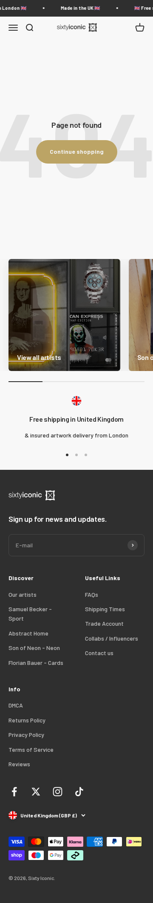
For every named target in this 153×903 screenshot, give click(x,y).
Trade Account (104, 623)
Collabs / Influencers (111, 638)
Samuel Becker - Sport (30, 613)
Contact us (99, 652)
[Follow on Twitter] (36, 791)
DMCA (15, 705)
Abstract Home (28, 633)
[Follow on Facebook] (14, 791)
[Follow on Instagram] (57, 791)
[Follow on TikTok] (79, 791)
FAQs (91, 594)
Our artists (22, 594)
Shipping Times (105, 609)
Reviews (19, 764)
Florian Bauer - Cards (35, 662)
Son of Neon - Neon (34, 647)
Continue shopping (77, 151)
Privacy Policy (26, 734)
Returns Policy (26, 720)
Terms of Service (31, 749)
